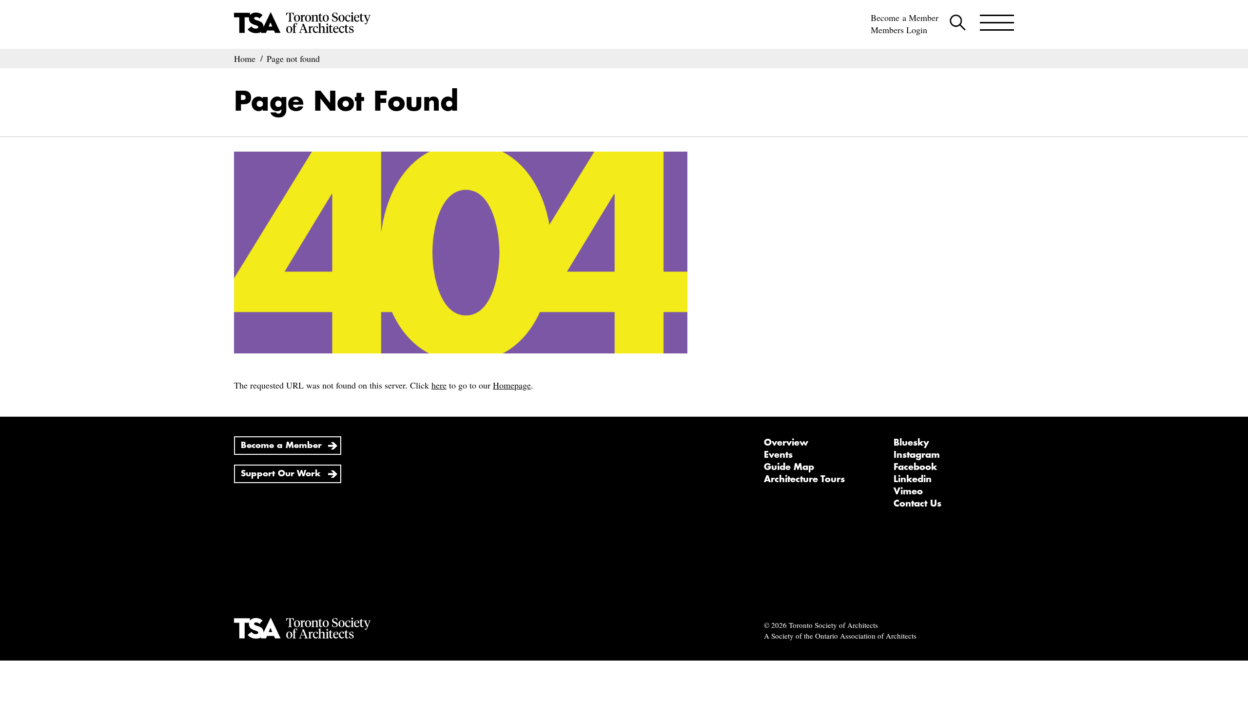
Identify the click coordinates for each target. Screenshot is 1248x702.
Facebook (915, 467)
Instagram (917, 454)
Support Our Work (281, 473)
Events (778, 454)
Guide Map (789, 467)
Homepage (512, 385)
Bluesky (911, 442)
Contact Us (917, 503)
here (439, 385)
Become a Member (904, 17)
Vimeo (908, 491)
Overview (786, 442)
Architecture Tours (804, 479)
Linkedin (913, 479)
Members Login (899, 29)
